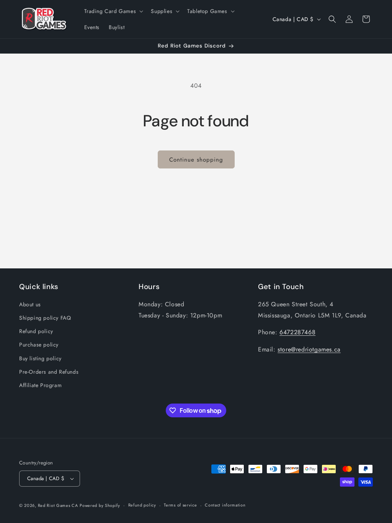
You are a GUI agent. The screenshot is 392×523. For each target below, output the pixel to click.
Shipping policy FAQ (45, 318)
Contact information (225, 505)
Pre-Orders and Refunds (48, 372)
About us (30, 304)
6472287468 (297, 332)
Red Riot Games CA (58, 505)
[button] (113, 11)
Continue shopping (196, 159)
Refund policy (36, 331)
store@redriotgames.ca (309, 349)
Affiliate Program (40, 385)
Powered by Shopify (100, 505)
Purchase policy (39, 344)
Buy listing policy (40, 358)
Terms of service (180, 505)
